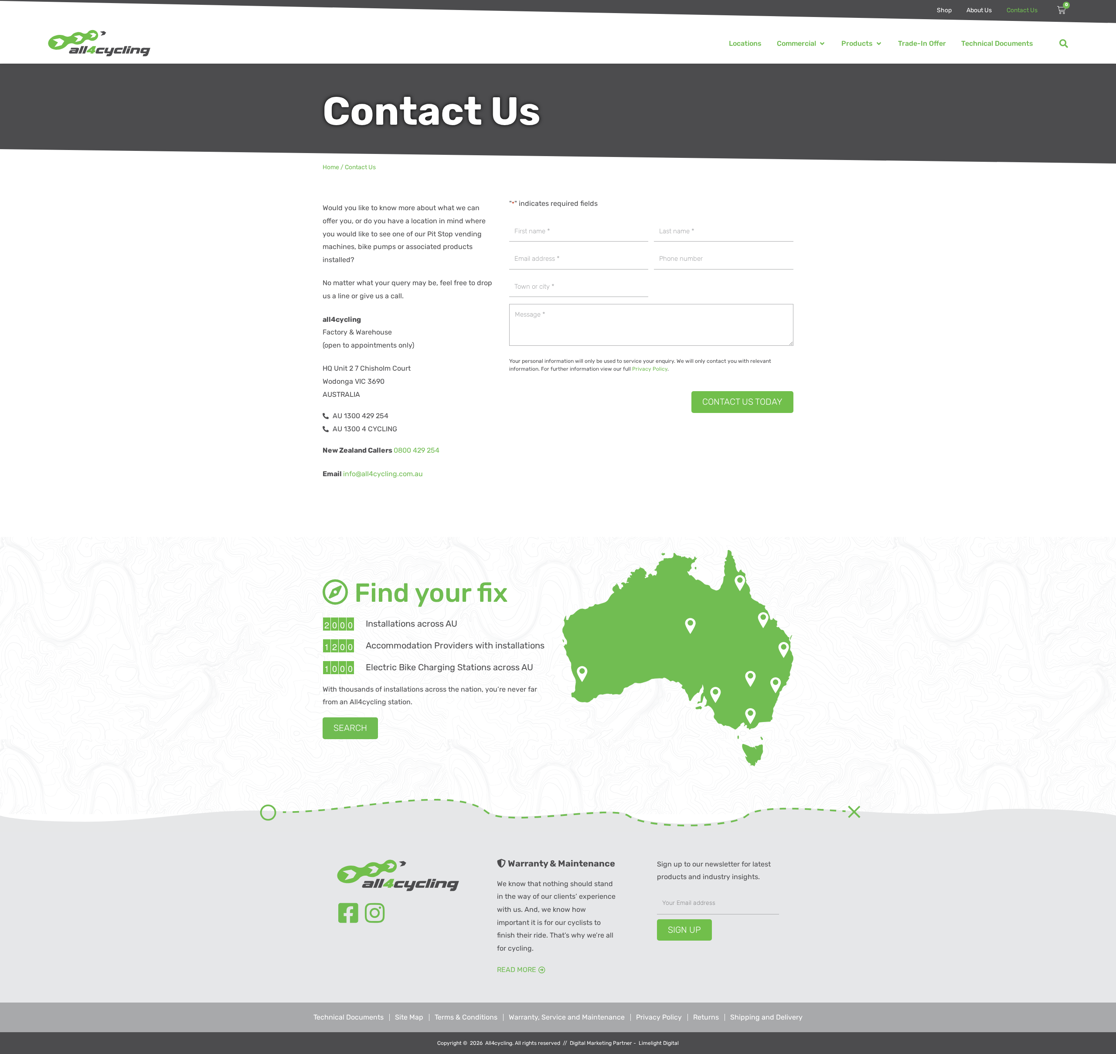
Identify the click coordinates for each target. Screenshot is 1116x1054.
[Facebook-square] (348, 913)
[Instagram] (375, 913)
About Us (979, 10)
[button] (801, 43)
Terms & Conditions (466, 1017)
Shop (944, 10)
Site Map (409, 1017)
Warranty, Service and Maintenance (567, 1017)
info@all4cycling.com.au (383, 474)
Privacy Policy (649, 369)
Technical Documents (348, 1017)
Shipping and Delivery (766, 1017)
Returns (706, 1017)
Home (331, 167)
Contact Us (1022, 10)
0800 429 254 (416, 450)
